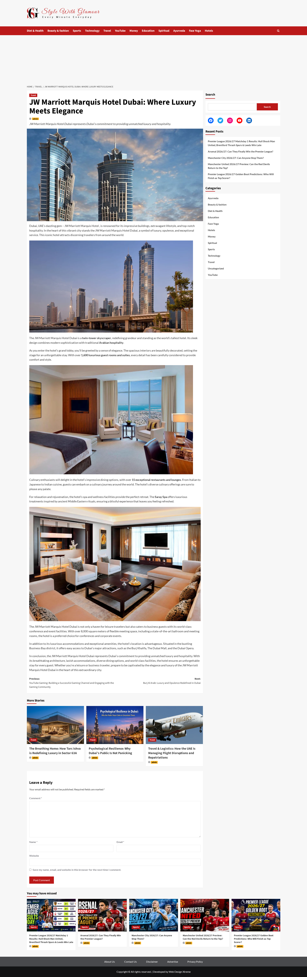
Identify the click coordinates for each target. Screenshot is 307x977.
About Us (109, 961)
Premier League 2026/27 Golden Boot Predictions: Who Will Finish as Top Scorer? (241, 176)
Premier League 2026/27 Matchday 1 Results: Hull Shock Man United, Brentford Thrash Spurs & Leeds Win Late (241, 143)
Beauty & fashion (58, 31)
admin (35, 119)
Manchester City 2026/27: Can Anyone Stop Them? (236, 157)
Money (134, 31)
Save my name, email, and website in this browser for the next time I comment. (77, 869)
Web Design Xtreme (180, 971)
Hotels (209, 31)
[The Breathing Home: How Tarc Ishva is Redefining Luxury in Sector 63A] (55, 725)
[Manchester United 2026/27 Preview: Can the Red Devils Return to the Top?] (204, 915)
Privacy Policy (195, 961)
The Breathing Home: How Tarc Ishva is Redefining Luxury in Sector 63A (55, 750)
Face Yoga (195, 31)
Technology (92, 31)
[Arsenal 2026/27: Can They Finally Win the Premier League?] (102, 915)
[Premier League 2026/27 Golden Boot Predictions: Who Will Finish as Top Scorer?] (256, 915)
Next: (172, 681)
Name (33, 841)
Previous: (71, 683)
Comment (35, 798)
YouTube (120, 31)
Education (148, 31)
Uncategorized (216, 268)
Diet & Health (35, 31)
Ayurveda (179, 31)
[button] (278, 31)
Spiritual (163, 31)
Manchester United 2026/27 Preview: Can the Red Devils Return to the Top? (239, 166)
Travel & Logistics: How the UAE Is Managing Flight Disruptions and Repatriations (171, 753)
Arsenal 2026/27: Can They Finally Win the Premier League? (240, 151)
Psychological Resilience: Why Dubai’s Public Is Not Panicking (110, 750)
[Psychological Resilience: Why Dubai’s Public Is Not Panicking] (114, 725)
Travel (107, 31)
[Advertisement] (153, 59)
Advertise (172, 961)
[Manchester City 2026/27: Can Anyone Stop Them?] (153, 915)
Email (120, 841)
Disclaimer (152, 961)
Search (210, 94)
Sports (77, 31)
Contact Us (130, 961)
